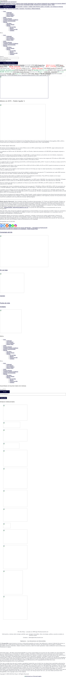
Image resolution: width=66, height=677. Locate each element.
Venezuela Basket (34, 66)
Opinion (8, 25)
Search (2, 58)
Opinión (2, 296)
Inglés (4, 17)
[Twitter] (4, 225)
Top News (8, 23)
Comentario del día (6, 232)
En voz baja (4, 270)
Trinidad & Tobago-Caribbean (10, 19)
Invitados (12, 30)
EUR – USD (12, 73)
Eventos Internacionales (9, 21)
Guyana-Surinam (7, 18)
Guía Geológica (10, 15)
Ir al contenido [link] (3, 0)
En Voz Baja (13, 27)
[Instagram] (15, 225)
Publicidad (9, 12)
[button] (33, 32)
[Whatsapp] (12, 225)
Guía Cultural (9, 13)
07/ (57, 65)
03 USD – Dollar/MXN (51, 72)
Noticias (5, 22)
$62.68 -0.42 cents (14, 66)
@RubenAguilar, (8, 207)
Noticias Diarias (10, 24)
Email (1, 60)
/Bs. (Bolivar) (35, 73)
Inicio (4, 11)
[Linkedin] (9, 225)
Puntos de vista (13, 29)
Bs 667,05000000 (46, 73)
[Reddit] (7, 225)
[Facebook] (1, 225)
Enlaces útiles (9, 16)
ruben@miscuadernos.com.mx (20, 207)
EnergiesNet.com (7, 6)
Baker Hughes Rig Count (23, 72)
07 (45, 72)
